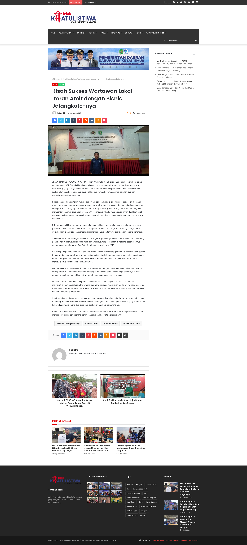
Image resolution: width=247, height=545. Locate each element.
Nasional (115, 33)
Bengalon (139, 484)
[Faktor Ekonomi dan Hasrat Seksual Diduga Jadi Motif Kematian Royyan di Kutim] (98, 435)
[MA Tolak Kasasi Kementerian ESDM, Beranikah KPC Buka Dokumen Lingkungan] (66, 435)
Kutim (62, 79)
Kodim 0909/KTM (133, 498)
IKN (145, 493)
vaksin (142, 515)
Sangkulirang (131, 515)
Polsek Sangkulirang (148, 506)
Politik (80, 33)
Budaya (128, 33)
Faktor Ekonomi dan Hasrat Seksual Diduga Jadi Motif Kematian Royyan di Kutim (97, 448)
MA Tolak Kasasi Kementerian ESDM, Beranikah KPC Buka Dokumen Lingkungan (66, 448)
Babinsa (130, 484)
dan (128, 489)
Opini (139, 33)
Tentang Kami (158, 540)
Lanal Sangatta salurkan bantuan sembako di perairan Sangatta (131, 448)
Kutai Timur (131, 502)
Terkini (92, 33)
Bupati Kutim (151, 484)
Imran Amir (92, 323)
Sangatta (144, 511)
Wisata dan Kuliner (155, 33)
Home (52, 33)
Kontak (176, 540)
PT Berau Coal (132, 511)
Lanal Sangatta (151, 502)
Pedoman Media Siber (189, 540)
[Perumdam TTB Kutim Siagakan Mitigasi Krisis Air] (116, 500)
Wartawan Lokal (132, 323)
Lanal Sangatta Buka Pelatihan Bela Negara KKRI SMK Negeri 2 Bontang (189, 505)
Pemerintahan (65, 33)
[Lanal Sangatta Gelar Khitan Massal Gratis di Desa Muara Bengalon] (116, 485)
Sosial (103, 33)
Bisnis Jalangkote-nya (69, 323)
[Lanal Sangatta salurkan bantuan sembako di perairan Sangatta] (131, 435)
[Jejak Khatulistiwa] (74, 17)
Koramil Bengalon (149, 498)
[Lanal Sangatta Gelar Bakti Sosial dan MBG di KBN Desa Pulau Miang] (104, 493)
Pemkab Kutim (132, 506)
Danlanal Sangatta (133, 493)
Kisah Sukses (111, 323)
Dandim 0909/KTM (140, 489)
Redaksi (60, 113)
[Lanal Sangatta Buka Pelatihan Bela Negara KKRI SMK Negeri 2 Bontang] (104, 485)
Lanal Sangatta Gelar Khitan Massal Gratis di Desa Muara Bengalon (110, 2)
